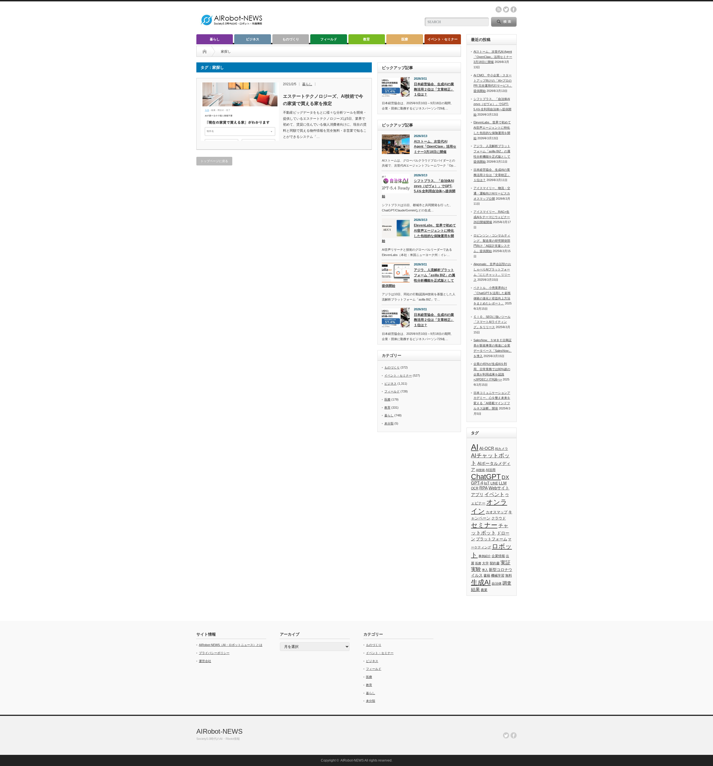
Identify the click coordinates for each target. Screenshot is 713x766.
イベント (494, 494)
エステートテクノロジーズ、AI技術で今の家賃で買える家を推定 (323, 100)
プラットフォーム (491, 539)
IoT (487, 483)
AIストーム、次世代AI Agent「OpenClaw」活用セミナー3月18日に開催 (435, 147)
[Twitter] (506, 735)
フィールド (328, 39)
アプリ (477, 494)
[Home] (204, 51)
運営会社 (205, 661)
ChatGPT (486, 476)
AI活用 (490, 470)
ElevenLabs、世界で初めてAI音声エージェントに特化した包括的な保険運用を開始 (419, 233)
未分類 (389, 423)
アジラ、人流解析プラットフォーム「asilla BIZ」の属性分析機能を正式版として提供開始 (418, 277)
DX (505, 477)
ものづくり (290, 39)
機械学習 (497, 575)
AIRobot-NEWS (219, 731)
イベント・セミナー (443, 39)
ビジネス (252, 39)
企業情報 (498, 556)
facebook (514, 9)
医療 (404, 39)
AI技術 (480, 470)
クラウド (498, 518)
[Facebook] (514, 735)
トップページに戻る (214, 161)
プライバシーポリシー (214, 653)
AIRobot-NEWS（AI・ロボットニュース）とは (230, 645)
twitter (506, 9)
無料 (508, 575)
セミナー (484, 525)
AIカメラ (501, 448)
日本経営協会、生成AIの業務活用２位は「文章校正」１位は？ (434, 89)
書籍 (487, 575)
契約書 (495, 563)
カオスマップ (496, 512)
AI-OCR (486, 448)
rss (498, 9)
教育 (366, 39)
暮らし (215, 39)
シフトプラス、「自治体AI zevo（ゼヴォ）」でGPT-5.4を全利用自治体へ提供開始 (418, 188)
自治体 (497, 584)
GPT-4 (477, 483)
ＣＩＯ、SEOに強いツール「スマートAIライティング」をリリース (492, 322)
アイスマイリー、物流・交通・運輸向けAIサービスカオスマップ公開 (491, 193)
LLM (503, 483)
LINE (494, 483)
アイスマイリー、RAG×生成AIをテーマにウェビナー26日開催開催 (491, 217)
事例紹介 (484, 556)
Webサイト (499, 488)
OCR (474, 488)
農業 (484, 590)
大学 (485, 563)
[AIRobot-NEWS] (232, 26)
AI (474, 447)
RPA (483, 488)
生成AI (481, 582)
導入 (485, 570)
